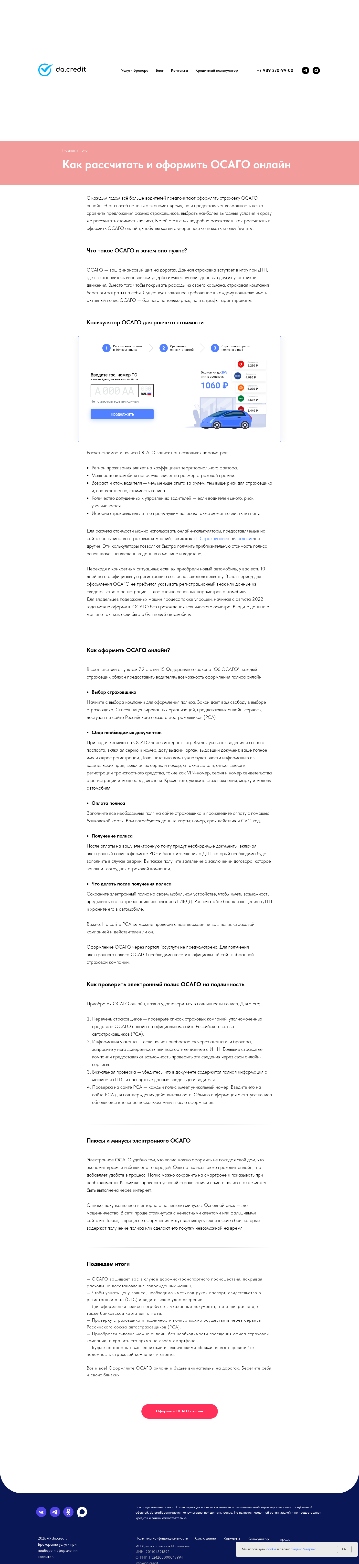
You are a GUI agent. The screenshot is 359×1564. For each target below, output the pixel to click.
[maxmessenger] (316, 70)
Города (284, 1539)
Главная (68, 150)
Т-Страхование (211, 538)
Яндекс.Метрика (303, 1549)
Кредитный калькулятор (216, 70)
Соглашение (205, 1538)
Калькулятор (258, 1539)
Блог (160, 70)
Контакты (179, 70)
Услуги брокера (134, 70)
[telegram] (305, 70)
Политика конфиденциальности (162, 1538)
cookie (271, 1549)
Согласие (244, 538)
